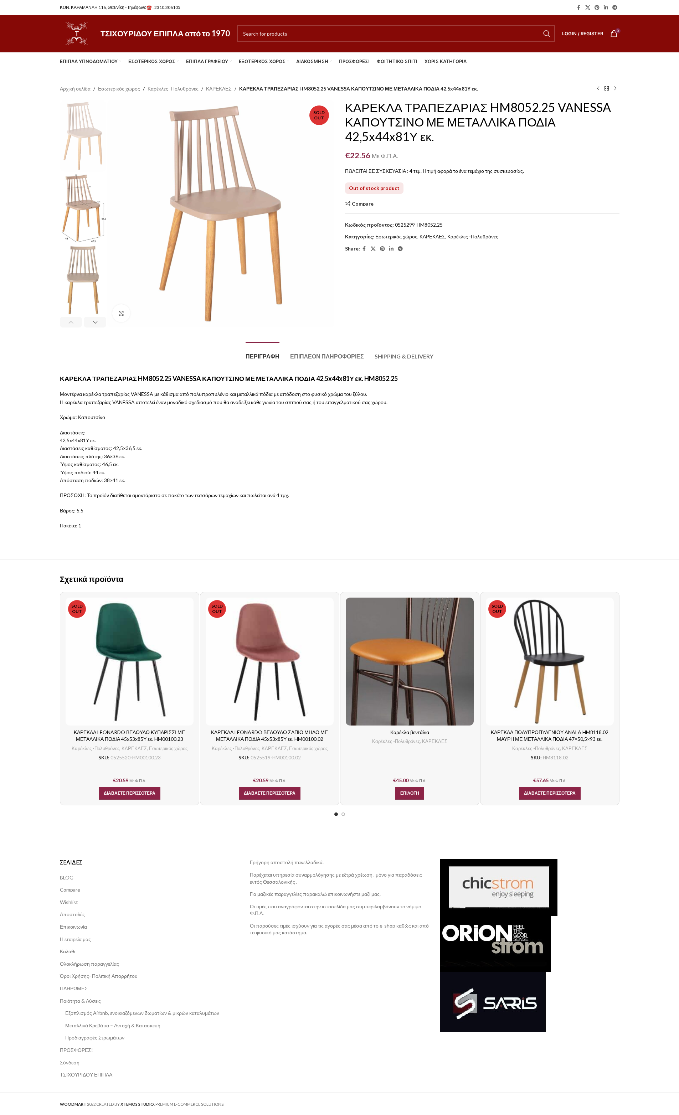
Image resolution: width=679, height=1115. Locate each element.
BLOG (66, 877)
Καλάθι (67, 951)
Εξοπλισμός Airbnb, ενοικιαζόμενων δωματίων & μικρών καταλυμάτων (142, 1013)
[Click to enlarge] (121, 313)
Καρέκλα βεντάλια (409, 732)
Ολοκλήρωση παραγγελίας (89, 964)
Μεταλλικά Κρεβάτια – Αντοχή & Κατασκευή (112, 1025)
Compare (70, 890)
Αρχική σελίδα (75, 89)
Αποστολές (72, 914)
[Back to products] (606, 88)
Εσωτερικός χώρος (119, 89)
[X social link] (587, 7)
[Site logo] (76, 33)
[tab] (262, 352)
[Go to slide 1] (336, 814)
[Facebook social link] (579, 7)
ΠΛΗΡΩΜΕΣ (74, 988)
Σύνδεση (69, 1062)
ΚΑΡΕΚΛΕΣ (219, 89)
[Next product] (615, 88)
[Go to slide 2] (343, 814)
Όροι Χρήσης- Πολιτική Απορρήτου (99, 976)
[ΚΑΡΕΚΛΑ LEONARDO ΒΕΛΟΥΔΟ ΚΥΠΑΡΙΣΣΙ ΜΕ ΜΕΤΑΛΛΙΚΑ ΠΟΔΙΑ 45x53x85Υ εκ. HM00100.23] (130, 662)
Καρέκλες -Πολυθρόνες (173, 89)
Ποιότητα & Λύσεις (80, 1001)
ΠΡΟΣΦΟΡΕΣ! (76, 1050)
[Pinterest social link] (597, 7)
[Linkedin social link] (606, 7)
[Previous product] (598, 88)
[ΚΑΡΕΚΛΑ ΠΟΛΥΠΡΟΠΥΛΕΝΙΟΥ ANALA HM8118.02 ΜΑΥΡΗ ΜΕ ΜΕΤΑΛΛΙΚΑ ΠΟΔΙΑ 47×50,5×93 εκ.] (550, 662)
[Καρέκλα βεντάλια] (410, 662)
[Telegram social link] (614, 7)
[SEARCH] (547, 33)
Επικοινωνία (73, 927)
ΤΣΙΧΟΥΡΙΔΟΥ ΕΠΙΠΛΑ (86, 1075)
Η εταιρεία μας (75, 939)
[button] (71, 322)
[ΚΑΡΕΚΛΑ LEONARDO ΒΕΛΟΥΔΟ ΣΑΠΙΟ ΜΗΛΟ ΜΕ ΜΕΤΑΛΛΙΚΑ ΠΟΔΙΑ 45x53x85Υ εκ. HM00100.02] (270, 662)
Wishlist (69, 902)
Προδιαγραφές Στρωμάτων (94, 1037)
